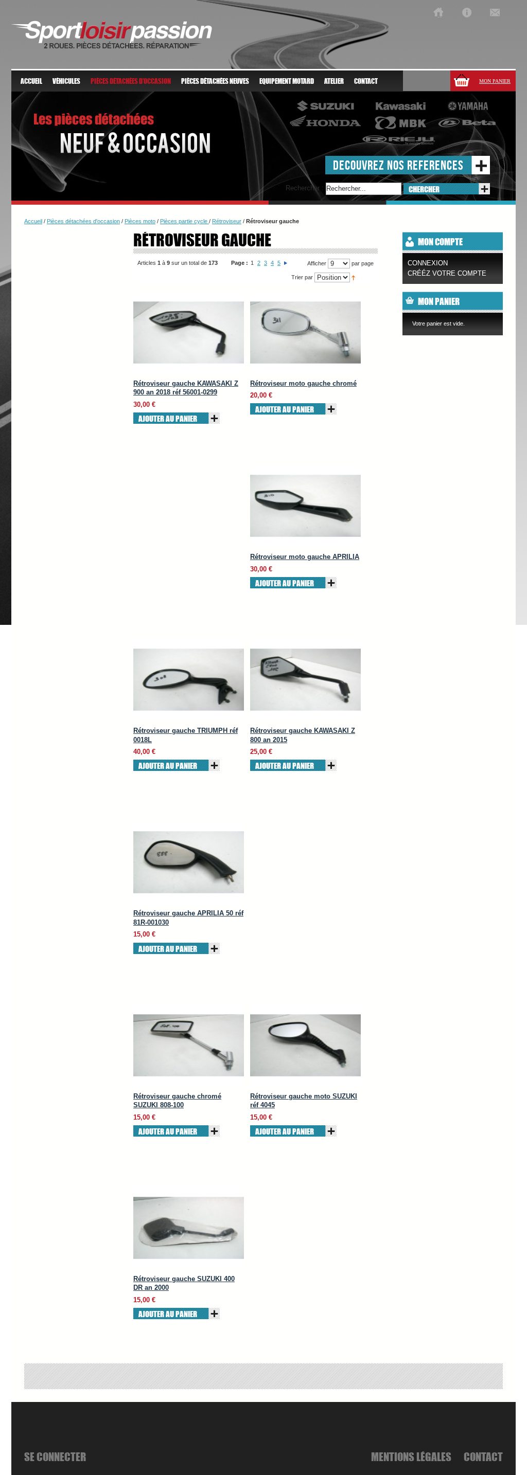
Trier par (302, 277)
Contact (366, 81)
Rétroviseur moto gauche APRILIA (304, 557)
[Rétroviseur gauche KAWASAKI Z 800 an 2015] (305, 679)
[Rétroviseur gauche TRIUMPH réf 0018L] (188, 679)
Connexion (428, 263)
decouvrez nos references (398, 165)
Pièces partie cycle (184, 221)
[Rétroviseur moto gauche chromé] (305, 332)
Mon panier (495, 81)
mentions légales (411, 1456)
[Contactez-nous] (495, 12)
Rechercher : (305, 188)
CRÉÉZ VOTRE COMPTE (447, 273)
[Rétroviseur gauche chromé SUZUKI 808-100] (188, 1045)
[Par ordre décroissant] (353, 277)
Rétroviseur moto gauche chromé (303, 383)
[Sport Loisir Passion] (438, 12)
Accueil (31, 81)
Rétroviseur (226, 221)
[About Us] (466, 12)
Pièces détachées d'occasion (83, 221)
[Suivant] (285, 263)
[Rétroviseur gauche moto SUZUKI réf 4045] (305, 1045)
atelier (334, 81)
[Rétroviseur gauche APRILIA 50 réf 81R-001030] (188, 862)
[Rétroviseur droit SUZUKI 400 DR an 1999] (188, 1227)
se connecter (55, 1456)
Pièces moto (140, 221)
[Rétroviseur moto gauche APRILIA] (305, 505)
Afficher (316, 263)
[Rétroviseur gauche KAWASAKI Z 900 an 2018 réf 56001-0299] (188, 332)
